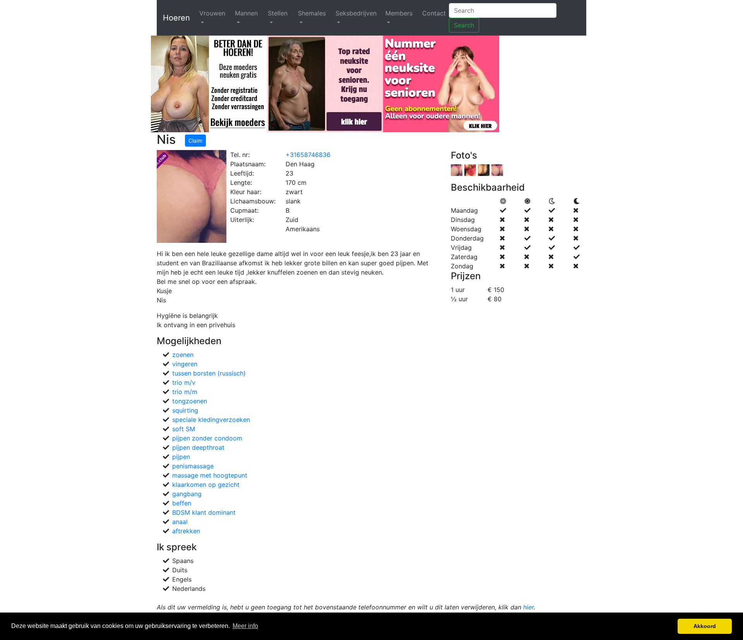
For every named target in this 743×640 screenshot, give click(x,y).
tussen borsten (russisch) (209, 373)
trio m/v (183, 382)
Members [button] (399, 13)
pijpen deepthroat (198, 447)
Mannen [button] (246, 13)
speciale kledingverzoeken (211, 419)
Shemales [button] (312, 13)
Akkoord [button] (704, 626)
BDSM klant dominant (204, 512)
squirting (185, 410)
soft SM (183, 429)
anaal (180, 522)
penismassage (193, 466)
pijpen (181, 457)
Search (464, 25)
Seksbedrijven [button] (356, 13)
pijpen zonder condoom (207, 438)
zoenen (182, 354)
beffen (181, 503)
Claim (195, 140)
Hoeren (176, 17)
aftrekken (186, 531)
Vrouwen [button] (212, 13)
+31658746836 (308, 155)
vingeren (184, 364)
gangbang (187, 494)
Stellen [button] (278, 13)
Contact (434, 13)
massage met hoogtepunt (209, 475)
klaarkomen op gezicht (206, 484)
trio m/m (184, 392)
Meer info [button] (245, 626)
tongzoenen (189, 401)
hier (528, 607)
